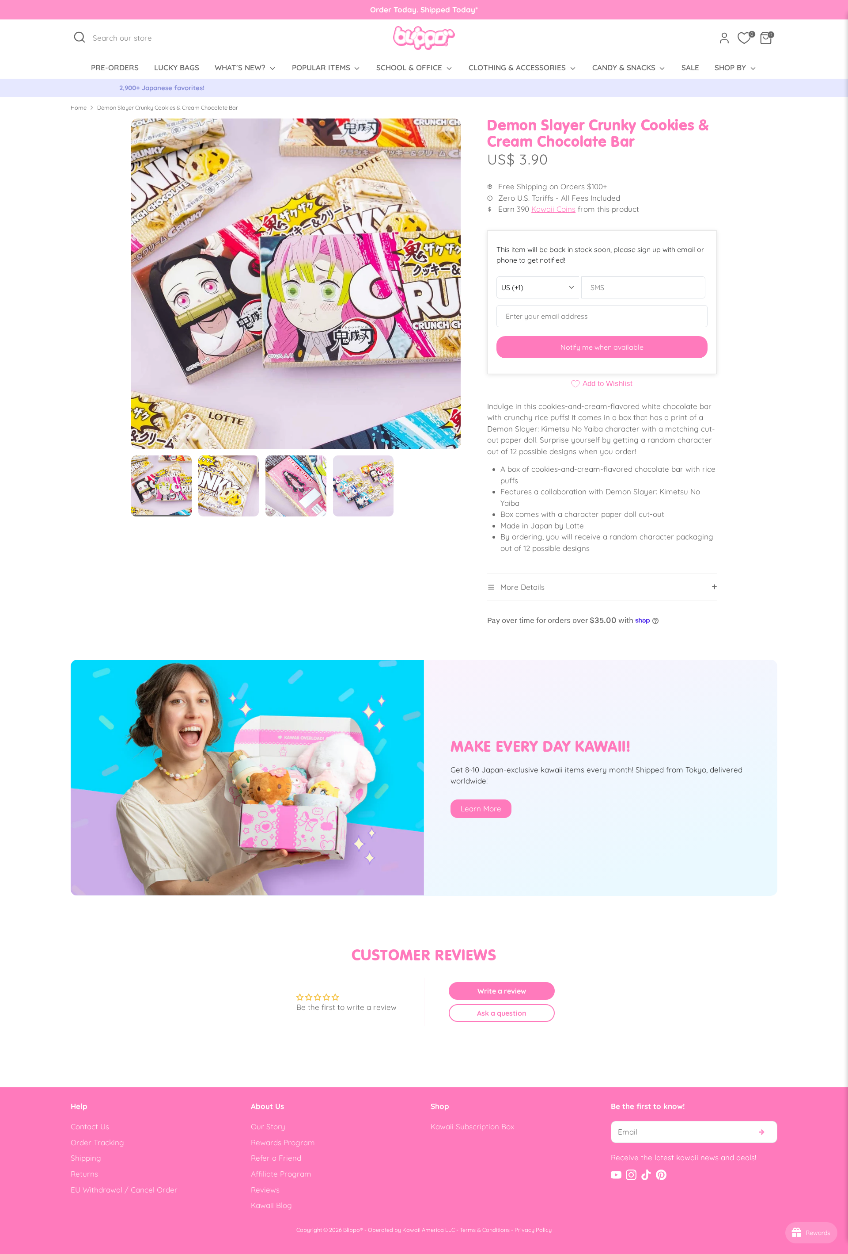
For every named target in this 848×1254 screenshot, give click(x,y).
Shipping (86, 1157)
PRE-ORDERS (115, 67)
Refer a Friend (276, 1157)
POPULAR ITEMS (322, 67)
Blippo (351, 1229)
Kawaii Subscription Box (472, 1126)
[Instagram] (631, 1175)
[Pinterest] (661, 1175)
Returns (84, 1173)
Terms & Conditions (485, 1229)
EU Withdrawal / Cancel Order (124, 1189)
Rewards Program (283, 1142)
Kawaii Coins (553, 209)
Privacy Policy (533, 1229)
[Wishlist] (744, 38)
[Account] (724, 38)
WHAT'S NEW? (241, 67)
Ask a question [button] (501, 1013)
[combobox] (127, 38)
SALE (690, 67)
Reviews (265, 1189)
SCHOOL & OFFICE (410, 67)
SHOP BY (731, 67)
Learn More (481, 808)
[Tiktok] (646, 1175)
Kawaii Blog (271, 1205)
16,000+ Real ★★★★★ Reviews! (424, 88)
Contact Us (90, 1126)
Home (79, 107)
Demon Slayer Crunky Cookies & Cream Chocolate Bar (167, 107)
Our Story (268, 1126)
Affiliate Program (281, 1173)
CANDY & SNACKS (625, 67)
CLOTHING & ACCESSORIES (518, 67)
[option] (424, 88)
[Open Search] (79, 37)
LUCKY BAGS (176, 67)
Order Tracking (97, 1142)
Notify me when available (602, 347)
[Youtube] (616, 1175)
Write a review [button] (501, 990)
